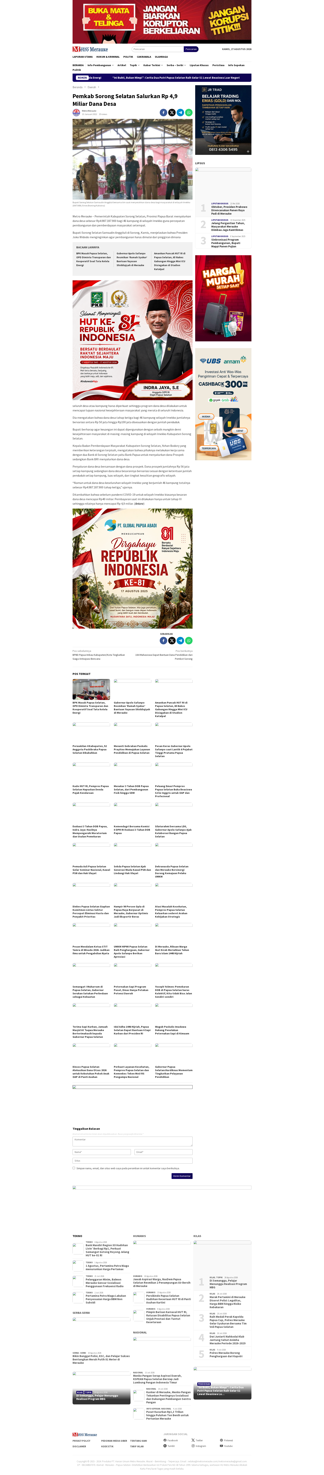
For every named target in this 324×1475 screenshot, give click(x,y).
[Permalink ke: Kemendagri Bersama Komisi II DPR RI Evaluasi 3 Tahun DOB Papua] (132, 813)
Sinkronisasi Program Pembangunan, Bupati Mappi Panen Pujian (225, 243)
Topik (88, 1392)
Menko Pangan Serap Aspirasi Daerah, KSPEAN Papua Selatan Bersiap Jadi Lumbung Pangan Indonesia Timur (157, 1379)
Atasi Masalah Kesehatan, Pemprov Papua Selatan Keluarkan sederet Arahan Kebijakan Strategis (171, 911)
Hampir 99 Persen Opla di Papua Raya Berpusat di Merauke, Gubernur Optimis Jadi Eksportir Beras (131, 911)
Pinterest (228, 1440)
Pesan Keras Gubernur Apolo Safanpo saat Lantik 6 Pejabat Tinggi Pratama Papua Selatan (174, 751)
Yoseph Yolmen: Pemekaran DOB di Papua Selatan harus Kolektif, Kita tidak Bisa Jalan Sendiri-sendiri (173, 991)
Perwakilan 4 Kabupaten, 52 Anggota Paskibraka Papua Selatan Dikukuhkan (90, 749)
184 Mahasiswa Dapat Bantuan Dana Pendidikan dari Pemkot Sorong (164, 654)
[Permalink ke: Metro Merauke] (76, 112)
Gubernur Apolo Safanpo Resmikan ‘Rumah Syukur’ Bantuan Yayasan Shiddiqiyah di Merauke (230, 77)
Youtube (228, 1446)
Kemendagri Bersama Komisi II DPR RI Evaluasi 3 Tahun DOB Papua (132, 830)
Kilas (80, 1392)
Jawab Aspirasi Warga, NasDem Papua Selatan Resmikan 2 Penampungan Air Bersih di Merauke (161, 1283)
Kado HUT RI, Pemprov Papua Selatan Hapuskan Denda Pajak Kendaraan (91, 789)
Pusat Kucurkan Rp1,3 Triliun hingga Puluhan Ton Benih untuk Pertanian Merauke (167, 1415)
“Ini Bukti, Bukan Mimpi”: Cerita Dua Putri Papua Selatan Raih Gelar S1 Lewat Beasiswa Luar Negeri (95, 77)
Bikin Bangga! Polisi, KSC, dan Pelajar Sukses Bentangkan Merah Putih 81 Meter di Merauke (101, 1359)
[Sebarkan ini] (163, 112)
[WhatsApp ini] (189, 112)
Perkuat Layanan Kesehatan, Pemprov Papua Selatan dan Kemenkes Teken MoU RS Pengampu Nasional (131, 1072)
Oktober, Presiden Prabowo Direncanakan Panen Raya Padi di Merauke (229, 210)
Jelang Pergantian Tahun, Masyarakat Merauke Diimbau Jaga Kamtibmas (228, 227)
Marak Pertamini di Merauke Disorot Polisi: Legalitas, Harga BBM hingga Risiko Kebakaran (227, 1302)
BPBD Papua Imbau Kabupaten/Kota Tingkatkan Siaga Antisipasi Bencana (99, 654)
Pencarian (191, 49)
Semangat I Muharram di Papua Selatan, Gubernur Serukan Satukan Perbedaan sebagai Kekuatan (90, 991)
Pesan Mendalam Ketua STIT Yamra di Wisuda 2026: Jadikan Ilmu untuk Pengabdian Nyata (91, 950)
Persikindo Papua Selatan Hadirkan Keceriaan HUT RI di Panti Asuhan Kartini (168, 1299)
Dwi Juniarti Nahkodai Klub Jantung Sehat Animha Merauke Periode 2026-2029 (227, 1340)
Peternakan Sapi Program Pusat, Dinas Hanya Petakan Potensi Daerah (131, 990)
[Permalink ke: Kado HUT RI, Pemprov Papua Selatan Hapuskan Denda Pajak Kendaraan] (91, 772)
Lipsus (200, 163)
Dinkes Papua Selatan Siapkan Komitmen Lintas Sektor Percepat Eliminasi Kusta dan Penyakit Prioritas (91, 911)
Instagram (201, 1446)
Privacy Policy (81, 1440)
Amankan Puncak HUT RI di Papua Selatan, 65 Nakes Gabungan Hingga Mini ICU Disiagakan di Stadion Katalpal (169, 261)
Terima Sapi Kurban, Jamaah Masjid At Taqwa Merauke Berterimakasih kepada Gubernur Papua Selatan (90, 1032)
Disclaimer (79, 1446)
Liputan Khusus (219, 203)
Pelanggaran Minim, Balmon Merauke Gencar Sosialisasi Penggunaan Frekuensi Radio (105, 1283)
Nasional (140, 1332)
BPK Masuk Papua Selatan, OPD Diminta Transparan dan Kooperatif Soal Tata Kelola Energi (90, 707)
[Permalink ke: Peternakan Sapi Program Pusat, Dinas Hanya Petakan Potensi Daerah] (132, 973)
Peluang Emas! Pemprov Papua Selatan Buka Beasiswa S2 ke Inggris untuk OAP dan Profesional (173, 791)
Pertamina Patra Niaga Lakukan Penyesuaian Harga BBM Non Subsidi (106, 1299)
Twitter (199, 1440)
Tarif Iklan (137, 1446)
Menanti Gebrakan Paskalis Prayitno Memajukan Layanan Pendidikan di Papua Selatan (132, 749)
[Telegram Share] (180, 112)
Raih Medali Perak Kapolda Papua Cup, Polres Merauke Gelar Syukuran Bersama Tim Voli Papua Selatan (228, 1322)
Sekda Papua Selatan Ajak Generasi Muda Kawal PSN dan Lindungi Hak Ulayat (132, 870)
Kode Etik (107, 1446)
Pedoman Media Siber (114, 1440)
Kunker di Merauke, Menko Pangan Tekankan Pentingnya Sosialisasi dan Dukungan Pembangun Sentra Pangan (168, 1397)
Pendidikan (204, 1384)
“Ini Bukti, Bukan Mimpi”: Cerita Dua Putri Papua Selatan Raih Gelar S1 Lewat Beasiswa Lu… (220, 1391)
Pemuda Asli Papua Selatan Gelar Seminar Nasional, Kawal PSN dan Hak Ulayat (91, 870)
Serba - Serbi (79, 1353)
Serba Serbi (81, 1313)
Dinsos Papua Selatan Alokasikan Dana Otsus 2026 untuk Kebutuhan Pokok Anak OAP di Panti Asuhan (91, 1072)
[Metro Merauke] (90, 49)
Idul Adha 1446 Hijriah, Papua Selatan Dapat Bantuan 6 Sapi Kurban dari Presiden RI (132, 1030)
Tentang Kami (138, 1440)
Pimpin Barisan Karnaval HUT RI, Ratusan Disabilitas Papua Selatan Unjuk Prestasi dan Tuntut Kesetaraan (168, 1317)
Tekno (89, 1242)
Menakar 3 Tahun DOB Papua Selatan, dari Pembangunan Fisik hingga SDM (131, 789)
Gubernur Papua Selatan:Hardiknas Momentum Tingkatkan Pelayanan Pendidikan (174, 1072)
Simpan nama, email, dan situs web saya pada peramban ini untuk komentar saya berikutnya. (128, 1168)
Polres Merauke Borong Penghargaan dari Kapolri (226, 1354)
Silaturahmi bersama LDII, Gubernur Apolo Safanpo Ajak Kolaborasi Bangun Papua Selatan (173, 831)
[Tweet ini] (172, 112)
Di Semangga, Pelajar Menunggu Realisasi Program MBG (97, 1397)
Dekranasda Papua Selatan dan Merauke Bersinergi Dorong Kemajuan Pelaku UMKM (171, 871)
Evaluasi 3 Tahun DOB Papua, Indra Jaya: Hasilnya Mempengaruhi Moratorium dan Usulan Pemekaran (90, 831)
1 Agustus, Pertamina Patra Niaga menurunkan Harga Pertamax (107, 1267)
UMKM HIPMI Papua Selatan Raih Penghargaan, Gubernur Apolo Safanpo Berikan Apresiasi (132, 951)
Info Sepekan (153, 1408)
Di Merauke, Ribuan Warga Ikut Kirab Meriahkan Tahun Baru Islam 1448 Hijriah (172, 950)
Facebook (173, 1440)
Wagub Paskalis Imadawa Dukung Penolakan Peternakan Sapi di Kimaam (172, 1030)
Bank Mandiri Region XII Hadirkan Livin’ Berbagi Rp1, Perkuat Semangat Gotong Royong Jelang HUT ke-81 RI (107, 1250)
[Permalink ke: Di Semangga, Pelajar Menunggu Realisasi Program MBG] (101, 1388)
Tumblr (171, 1446)
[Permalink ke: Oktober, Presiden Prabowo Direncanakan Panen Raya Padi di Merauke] (223, 183)
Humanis (139, 1236)
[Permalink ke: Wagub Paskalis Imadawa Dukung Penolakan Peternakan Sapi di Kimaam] (174, 1013)
